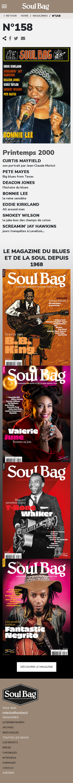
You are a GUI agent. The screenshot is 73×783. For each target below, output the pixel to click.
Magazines (40, 15)
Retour (11, 15)
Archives (8, 727)
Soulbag (36, 6)
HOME (24, 15)
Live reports (10, 742)
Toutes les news (16, 738)
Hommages (9, 762)
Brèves (7, 747)
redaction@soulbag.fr (15, 712)
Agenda (8, 773)
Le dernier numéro (13, 722)
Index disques (11, 732)
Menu (6, 6)
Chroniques (10, 752)
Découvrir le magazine (36, 667)
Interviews (9, 757)
